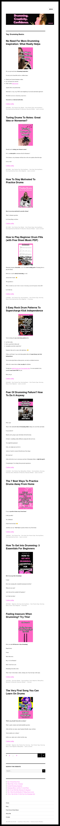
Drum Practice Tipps (29, 107)
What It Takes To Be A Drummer (15, 784)
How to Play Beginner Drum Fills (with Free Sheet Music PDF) (24, 238)
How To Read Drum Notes (13, 782)
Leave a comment (40, 109)
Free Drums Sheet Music (12, 810)
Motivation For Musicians (20, 109)
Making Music (24, 471)
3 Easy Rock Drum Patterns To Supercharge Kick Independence (24, 309)
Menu (51, 9)
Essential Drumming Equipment (14, 786)
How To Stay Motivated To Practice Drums (20, 181)
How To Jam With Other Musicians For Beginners (19, 790)
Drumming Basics (38, 107)
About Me (8, 813)
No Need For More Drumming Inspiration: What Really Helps (23, 42)
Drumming (19, 604)
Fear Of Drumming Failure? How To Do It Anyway (24, 393)
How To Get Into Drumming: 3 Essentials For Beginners (23, 547)
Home (7, 803)
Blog (7, 806)
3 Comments (24, 605)
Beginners (14, 604)
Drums (16, 171)
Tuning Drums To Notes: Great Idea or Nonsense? (23, 119)
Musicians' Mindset (31, 109)
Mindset (22, 107)
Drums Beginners (22, 171)
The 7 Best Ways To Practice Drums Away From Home (22, 482)
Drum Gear (32, 169)
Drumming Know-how (10, 109)
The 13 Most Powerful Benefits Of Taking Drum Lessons (20, 792)
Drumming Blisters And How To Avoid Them (18, 788)
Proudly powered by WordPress (37, 821)
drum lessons (15, 83)
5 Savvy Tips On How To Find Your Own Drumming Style (21, 794)
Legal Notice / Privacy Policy (23, 821)
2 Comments (30, 299)
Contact (8, 817)
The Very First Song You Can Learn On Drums (22, 692)
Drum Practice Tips (16, 107)
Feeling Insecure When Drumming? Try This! (19, 615)
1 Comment (29, 682)
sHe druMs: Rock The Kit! (11, 821)
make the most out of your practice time (21, 368)
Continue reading (10, 103)
